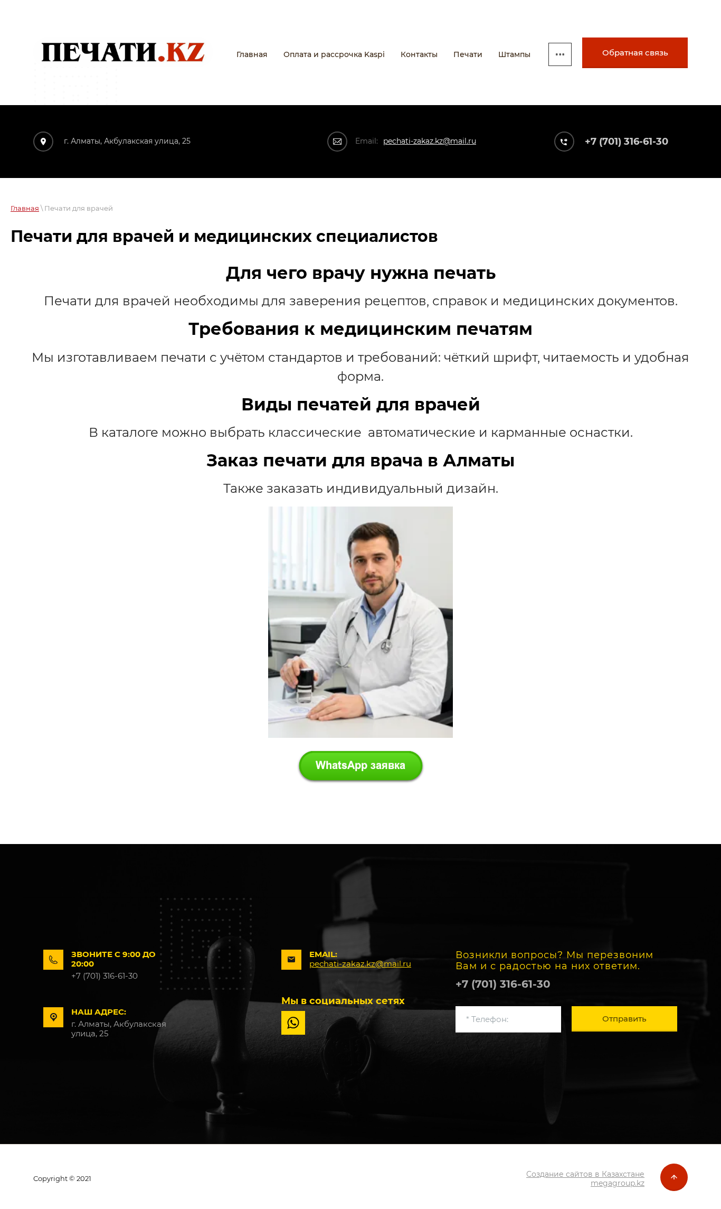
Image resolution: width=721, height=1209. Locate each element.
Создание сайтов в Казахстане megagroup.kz (585, 1178)
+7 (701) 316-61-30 (626, 141)
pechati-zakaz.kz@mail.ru (429, 141)
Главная (25, 208)
